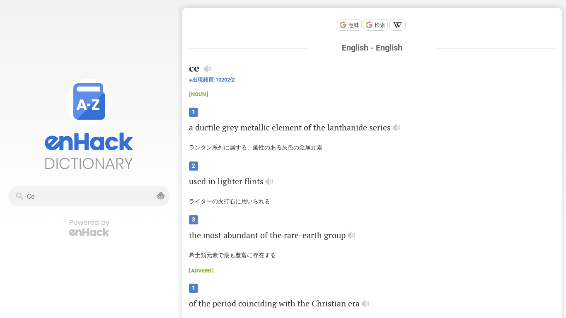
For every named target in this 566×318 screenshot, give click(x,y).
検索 (380, 25)
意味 (353, 25)
